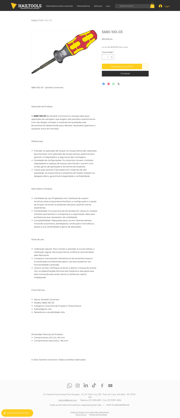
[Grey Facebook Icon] (102, 385)
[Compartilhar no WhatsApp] (113, 83)
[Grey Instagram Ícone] (77, 385)
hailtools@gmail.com (68, 400)
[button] (152, 5)
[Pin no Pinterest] (108, 83)
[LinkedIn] (85, 385)
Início (34, 20)
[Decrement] (104, 57)
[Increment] (112, 57)
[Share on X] (118, 83)
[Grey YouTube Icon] (110, 385)
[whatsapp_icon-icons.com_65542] (69, 385)
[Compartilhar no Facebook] (103, 83)
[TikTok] (94, 385)
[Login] (158, 6)
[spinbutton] (108, 57)
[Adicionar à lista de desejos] (146, 66)
